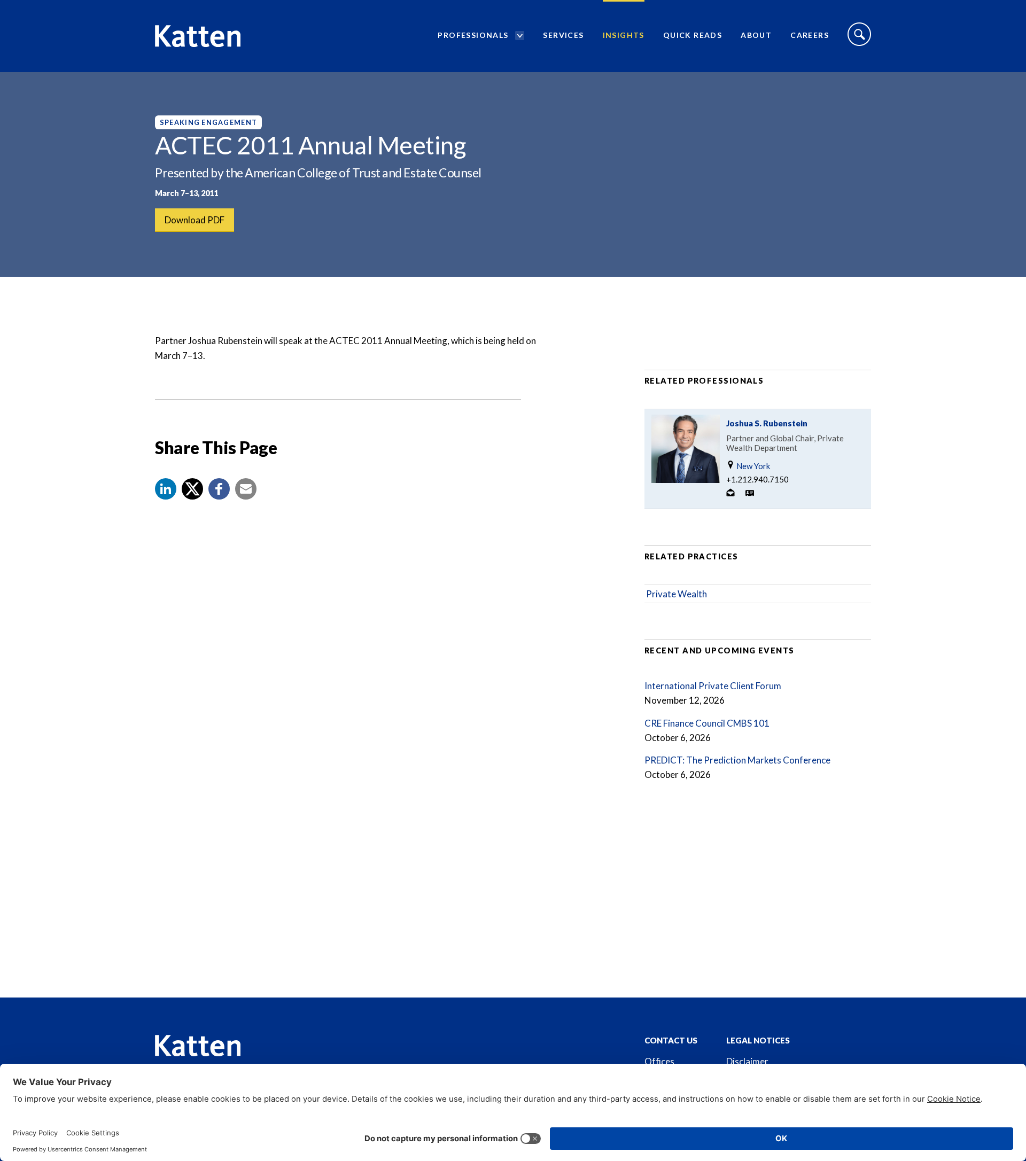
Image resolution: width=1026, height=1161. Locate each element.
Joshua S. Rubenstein (766, 423)
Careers (809, 35)
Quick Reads (692, 35)
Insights (623, 35)
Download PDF (194, 219)
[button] (165, 489)
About (756, 35)
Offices (659, 1061)
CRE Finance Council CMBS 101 (707, 723)
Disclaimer (747, 1061)
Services (563, 35)
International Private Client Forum (712, 685)
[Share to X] (192, 489)
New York (752, 466)
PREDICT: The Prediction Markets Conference (737, 760)
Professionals (473, 35)
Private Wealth (676, 593)
